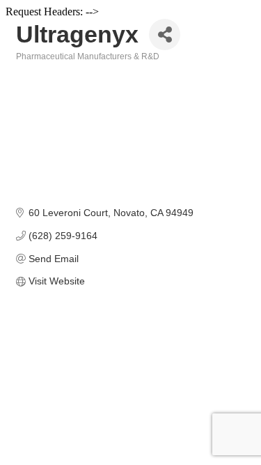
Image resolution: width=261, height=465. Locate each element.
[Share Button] (164, 34)
